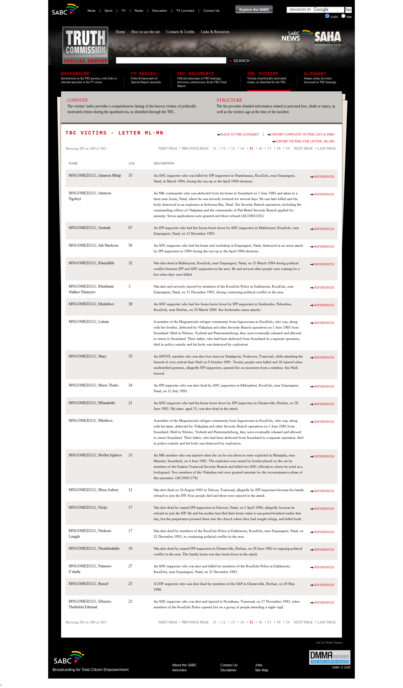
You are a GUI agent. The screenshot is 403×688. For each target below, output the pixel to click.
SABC (335, 17)
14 (242, 148)
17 (269, 148)
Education (159, 10)
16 (260, 148)
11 (215, 148)
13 (233, 148)
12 (224, 148)
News (91, 10)
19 (288, 148)
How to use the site (145, 32)
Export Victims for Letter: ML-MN (305, 141)
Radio (139, 10)
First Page (168, 148)
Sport (108, 10)
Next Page (303, 148)
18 (279, 148)
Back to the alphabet (240, 134)
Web (349, 17)
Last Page (326, 148)
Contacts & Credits (180, 32)
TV (124, 10)
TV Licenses (185, 10)
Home (120, 32)
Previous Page (195, 148)
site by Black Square (329, 642)
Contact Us (211, 10)
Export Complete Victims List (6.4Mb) (302, 134)
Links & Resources (215, 32)
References (324, 176)
